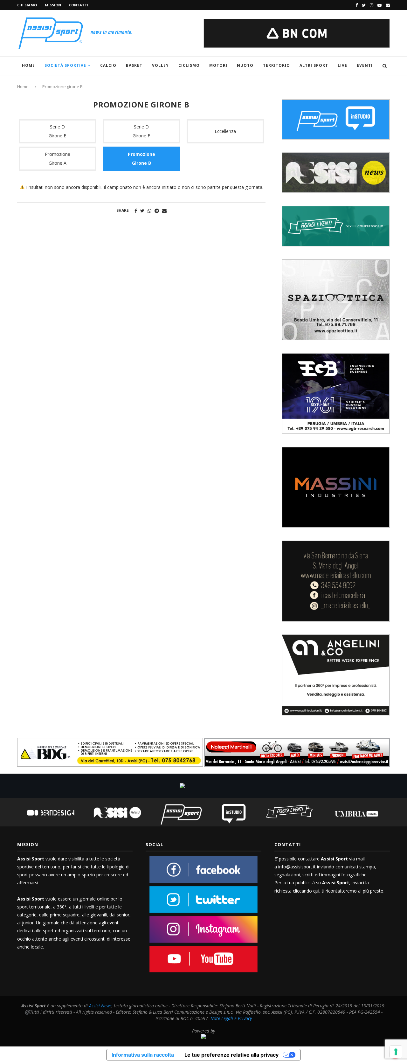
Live (342, 65)
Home (28, 65)
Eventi (365, 65)
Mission (53, 5)
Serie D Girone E (57, 131)
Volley (160, 65)
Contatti (78, 5)
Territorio (276, 65)
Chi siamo (27, 5)
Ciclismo (189, 65)
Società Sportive (65, 65)
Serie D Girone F (141, 131)
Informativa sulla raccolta (143, 1055)
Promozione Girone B (141, 158)
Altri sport (314, 65)
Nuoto (245, 65)
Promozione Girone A (57, 158)
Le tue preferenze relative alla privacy (231, 1055)
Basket (134, 65)
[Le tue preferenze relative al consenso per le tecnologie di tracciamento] (396, 1052)
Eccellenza (225, 131)
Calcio (108, 65)
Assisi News (100, 1006)
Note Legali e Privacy (231, 1018)
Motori (218, 65)
